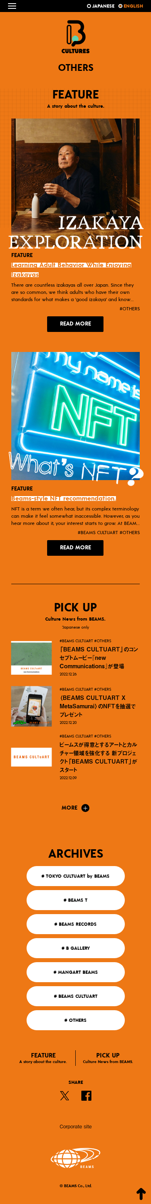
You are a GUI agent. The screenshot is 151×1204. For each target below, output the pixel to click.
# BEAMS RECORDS (75, 924)
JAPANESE (103, 6)
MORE (69, 808)
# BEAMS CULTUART (75, 996)
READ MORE (75, 324)
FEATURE (43, 1058)
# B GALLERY (76, 948)
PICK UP (108, 1058)
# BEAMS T (75, 900)
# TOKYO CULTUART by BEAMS (75, 876)
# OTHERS (75, 1020)
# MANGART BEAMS (76, 972)
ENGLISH (133, 6)
